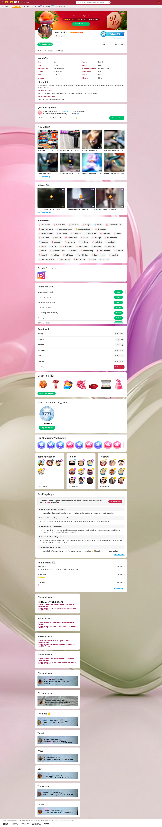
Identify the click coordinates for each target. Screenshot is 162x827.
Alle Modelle (6, 6)
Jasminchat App (60, 6)
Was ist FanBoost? (118, 38)
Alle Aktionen (36, 6)
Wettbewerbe (47, 6)
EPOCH (42, 820)
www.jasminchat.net (25, 820)
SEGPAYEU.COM (50, 820)
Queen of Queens (68, 111)
